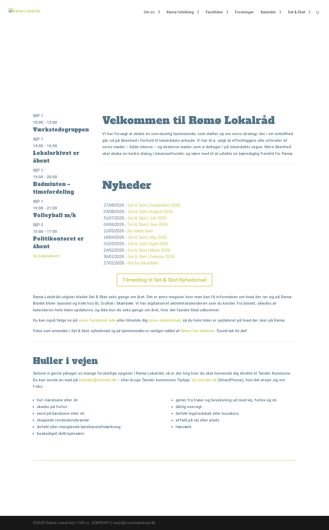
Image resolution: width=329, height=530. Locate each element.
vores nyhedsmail (164, 320)
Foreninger (244, 12)
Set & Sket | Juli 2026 (147, 218)
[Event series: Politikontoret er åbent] (60, 231)
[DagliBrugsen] (199, 504)
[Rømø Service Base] (129, 504)
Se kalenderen (46, 256)
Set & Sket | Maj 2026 (147, 237)
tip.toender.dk (204, 380)
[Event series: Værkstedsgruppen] (60, 122)
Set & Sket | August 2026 (150, 211)
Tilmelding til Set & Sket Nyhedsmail (164, 280)
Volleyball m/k (54, 215)
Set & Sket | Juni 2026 (147, 224)
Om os (149, 12)
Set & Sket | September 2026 (153, 205)
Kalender (268, 12)
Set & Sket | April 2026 (147, 244)
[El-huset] (268, 476)
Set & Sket (296, 12)
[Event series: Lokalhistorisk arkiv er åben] (60, 146)
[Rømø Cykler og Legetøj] (60, 476)
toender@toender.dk (97, 380)
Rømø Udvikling (180, 12)
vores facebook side (97, 320)
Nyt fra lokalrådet (142, 263)
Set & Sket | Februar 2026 (151, 256)
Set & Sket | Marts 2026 (148, 250)
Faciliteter (214, 12)
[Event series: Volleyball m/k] (60, 208)
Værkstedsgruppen (61, 129)
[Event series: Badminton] (60, 177)
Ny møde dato (140, 231)
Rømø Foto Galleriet (197, 331)
